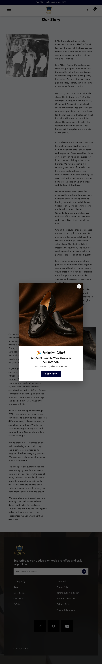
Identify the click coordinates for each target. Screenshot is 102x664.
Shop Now (51, 374)
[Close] (79, 286)
